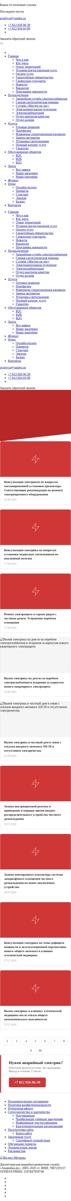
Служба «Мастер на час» (32, 105)
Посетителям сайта (21, 1129)
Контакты (14, 205)
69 (40, 1050)
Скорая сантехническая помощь (37, 102)
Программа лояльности (31, 91)
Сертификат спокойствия (33, 1140)
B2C (19, 155)
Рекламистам (16, 1151)
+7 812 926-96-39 (27, 1082)
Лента (12, 166)
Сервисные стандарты (31, 81)
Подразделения (18, 95)
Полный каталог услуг (31, 144)
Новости (21, 84)
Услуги (12, 123)
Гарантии (22, 148)
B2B (19, 159)
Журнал (13, 180)
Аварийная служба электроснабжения (41, 98)
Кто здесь (22, 63)
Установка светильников (32, 141)
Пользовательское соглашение (28, 1101)
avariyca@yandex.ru (13, 18)
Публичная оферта (20, 1108)
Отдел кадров (25, 120)
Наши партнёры (26, 176)
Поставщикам (25, 1115)
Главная (13, 56)
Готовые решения (27, 127)
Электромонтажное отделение (36, 109)
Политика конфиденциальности (29, 1105)
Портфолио (23, 130)
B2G (19, 162)
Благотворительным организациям (39, 1126)
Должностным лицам (22, 1147)
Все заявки (23, 169)
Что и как (22, 59)
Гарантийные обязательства (34, 77)
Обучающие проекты (22, 1144)
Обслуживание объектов (24, 152)
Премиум (22, 191)
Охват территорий (28, 66)
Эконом (21, 198)
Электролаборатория (30, 113)
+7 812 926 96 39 (19, 25)
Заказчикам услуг (20, 1137)
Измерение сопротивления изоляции (40, 134)
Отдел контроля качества (32, 116)
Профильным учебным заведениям (39, 1119)
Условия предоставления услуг (36, 70)
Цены (12, 183)
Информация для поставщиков (36, 1122)
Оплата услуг (25, 73)
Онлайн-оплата (26, 187)
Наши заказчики (27, 173)
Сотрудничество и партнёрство (29, 1112)
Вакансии (22, 88)
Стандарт (22, 194)
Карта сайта (24, 1133)
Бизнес (20, 201)
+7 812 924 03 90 (19, 28)
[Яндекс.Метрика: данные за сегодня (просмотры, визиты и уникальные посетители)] (13, 1158)
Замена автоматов (28, 137)
